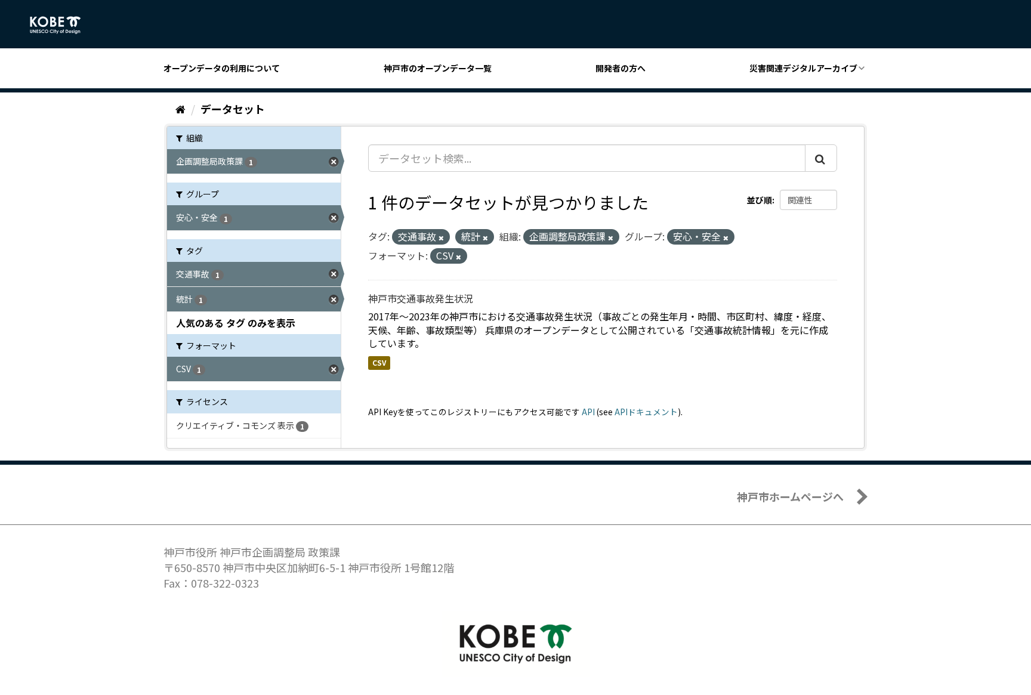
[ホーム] (180, 108)
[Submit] (821, 158)
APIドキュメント (646, 412)
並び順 (759, 200)
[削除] (441, 237)
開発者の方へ (620, 68)
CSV (379, 362)
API (588, 412)
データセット (232, 108)
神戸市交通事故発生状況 (420, 298)
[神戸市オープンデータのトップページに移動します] (62, 25)
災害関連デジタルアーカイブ (803, 68)
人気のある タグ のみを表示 (235, 323)
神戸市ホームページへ (790, 496)
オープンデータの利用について (221, 68)
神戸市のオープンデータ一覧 (438, 68)
